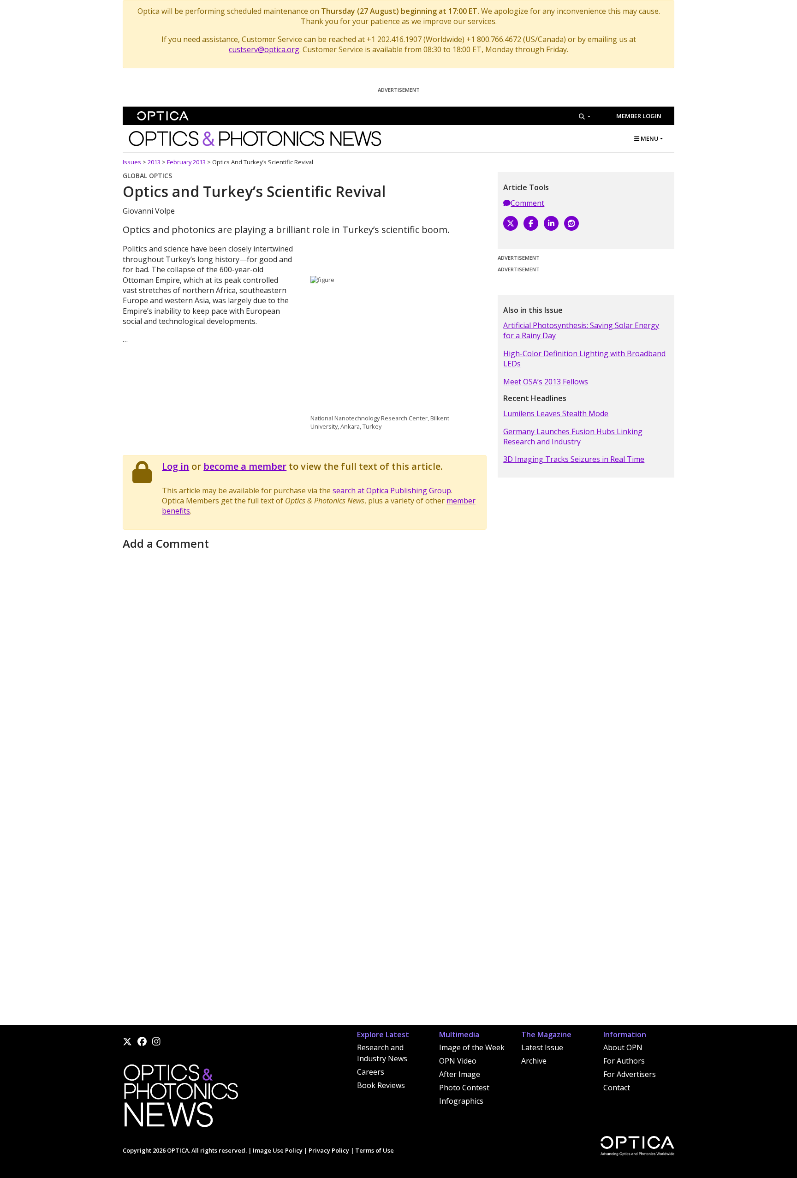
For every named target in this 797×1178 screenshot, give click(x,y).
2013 (154, 162)
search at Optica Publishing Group (392, 490)
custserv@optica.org (264, 49)
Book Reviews (381, 1085)
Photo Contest (464, 1087)
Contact (616, 1087)
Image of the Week (472, 1047)
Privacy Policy (329, 1150)
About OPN (622, 1047)
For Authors (624, 1061)
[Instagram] (156, 1041)
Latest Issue (542, 1047)
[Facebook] (530, 223)
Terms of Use (374, 1150)
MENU (649, 138)
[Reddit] (571, 223)
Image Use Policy (278, 1150)
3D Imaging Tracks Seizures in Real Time (573, 459)
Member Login (638, 116)
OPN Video (457, 1061)
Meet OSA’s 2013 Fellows (545, 382)
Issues (132, 162)
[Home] (180, 1098)
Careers (370, 1072)
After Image (459, 1074)
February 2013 (186, 162)
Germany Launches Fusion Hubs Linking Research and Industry (572, 436)
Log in (175, 466)
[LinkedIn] (551, 223)
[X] (510, 223)
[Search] (584, 116)
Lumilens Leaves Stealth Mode (555, 413)
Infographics (461, 1101)
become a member (244, 466)
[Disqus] (305, 668)
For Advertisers (629, 1074)
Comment (527, 203)
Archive (534, 1061)
